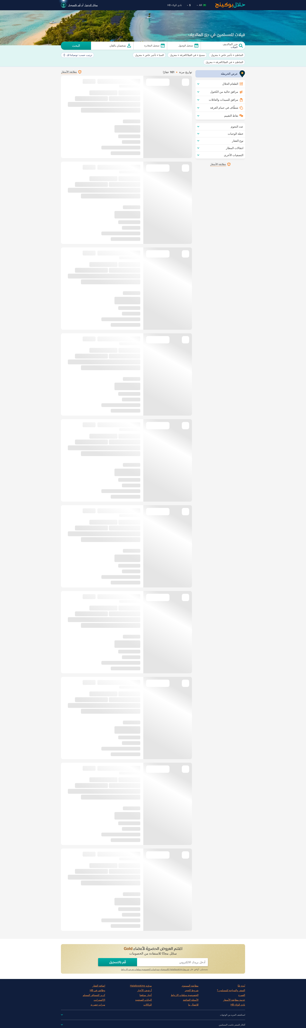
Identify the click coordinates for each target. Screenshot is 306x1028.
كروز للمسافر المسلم (94, 995)
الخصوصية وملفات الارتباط (185, 995)
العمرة (241, 995)
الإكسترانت (99, 999)
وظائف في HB (97, 990)
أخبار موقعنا (146, 995)
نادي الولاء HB (174, 5)
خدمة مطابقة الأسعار (234, 999)
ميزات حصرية (98, 1004)
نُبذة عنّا (241, 985)
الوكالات (147, 1004)
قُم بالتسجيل (74, 5)
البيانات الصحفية (143, 999)
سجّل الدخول (91, 5)
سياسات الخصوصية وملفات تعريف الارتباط (140, 969)
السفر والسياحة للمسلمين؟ (231, 990)
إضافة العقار (98, 985)
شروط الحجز (192, 990)
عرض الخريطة (229, 73)
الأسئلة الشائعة (191, 999)
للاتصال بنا (193, 1004)
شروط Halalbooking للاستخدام (174, 969)
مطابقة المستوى (190, 985)
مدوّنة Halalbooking (141, 985)
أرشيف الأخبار (144, 990)
